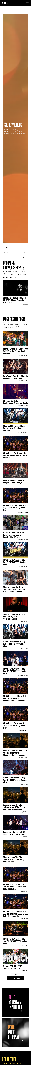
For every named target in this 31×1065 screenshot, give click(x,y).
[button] (15, 247)
